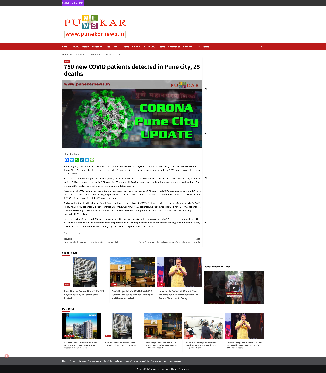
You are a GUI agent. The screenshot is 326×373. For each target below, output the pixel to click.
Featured (118, 361)
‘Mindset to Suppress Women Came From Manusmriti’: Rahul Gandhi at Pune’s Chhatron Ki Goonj (178, 294)
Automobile (174, 46)
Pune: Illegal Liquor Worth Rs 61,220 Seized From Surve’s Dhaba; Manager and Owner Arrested (132, 294)
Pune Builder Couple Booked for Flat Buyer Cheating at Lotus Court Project (84, 294)
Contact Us (156, 361)
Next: (170, 240)
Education (97, 46)
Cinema (136, 46)
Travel (116, 46)
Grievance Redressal (172, 361)
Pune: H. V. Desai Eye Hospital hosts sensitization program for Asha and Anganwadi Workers (201, 345)
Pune (64, 46)
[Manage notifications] (7, 356)
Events (125, 46)
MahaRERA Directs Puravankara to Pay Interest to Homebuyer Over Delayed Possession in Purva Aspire (80, 345)
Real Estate (203, 46)
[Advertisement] (234, 111)
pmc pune (84, 233)
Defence (82, 361)
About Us (144, 361)
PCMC (76, 46)
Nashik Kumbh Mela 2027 (72, 3)
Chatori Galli (149, 46)
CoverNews (171, 369)
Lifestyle (108, 361)
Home (64, 361)
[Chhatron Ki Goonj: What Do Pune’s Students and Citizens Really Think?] (234, 287)
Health (85, 46)
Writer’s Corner (95, 361)
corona (71, 233)
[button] (262, 46)
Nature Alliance (131, 361)
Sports (161, 46)
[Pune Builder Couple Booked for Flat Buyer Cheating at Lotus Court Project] (85, 272)
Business (187, 46)
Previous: (91, 240)
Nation (73, 361)
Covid (77, 233)
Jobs (107, 46)
